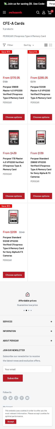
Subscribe (12, 378)
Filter (10, 45)
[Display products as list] (50, 45)
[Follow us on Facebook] (5, 398)
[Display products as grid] (46, 45)
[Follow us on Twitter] (11, 398)
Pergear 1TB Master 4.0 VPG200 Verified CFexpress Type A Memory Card (13, 164)
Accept (10, 421)
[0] (49, 12)
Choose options (14, 117)
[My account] (43, 12)
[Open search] (38, 12)
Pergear (7, 102)
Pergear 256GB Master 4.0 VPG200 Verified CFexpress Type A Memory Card (13, 92)
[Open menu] (4, 12)
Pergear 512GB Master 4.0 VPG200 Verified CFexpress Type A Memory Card (41, 92)
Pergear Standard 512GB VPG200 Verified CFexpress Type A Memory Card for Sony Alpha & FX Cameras (13, 246)
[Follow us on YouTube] (27, 398)
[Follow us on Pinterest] (22, 398)
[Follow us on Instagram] (16, 398)
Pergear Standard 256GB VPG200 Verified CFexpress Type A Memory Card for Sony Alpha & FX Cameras (41, 167)
